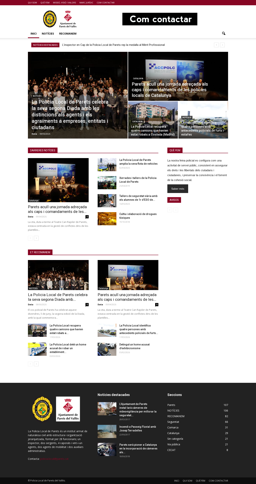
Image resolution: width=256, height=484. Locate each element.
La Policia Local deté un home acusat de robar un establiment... (68, 348)
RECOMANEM (67, 33)
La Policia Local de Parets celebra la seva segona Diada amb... (58, 297)
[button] (223, 33)
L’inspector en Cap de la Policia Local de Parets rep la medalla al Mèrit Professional (113, 45)
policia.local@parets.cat (54, 459)
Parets (171, 405)
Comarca (172, 427)
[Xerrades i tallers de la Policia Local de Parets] (107, 182)
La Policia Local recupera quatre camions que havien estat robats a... (66, 329)
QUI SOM (32, 2)
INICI (34, 33)
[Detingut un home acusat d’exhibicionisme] (107, 349)
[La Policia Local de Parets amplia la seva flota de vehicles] (107, 164)
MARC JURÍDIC (86, 2)
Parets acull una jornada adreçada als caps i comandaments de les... (57, 209)
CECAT (171, 450)
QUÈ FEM (44, 2)
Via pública (173, 444)
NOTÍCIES (48, 33)
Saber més (177, 188)
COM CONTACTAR (106, 2)
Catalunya (138, 79)
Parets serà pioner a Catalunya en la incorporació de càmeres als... (138, 448)
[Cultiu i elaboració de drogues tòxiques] (107, 218)
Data (34, 133)
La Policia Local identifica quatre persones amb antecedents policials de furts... (138, 329)
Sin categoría (175, 438)
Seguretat (173, 422)
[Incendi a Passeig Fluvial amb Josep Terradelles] (107, 431)
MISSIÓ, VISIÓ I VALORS (64, 2)
